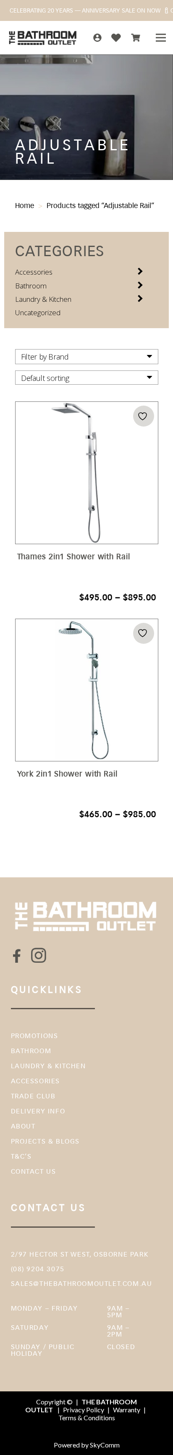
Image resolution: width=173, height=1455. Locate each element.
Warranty (126, 1410)
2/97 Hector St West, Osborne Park (80, 1254)
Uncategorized (37, 312)
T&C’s (21, 1156)
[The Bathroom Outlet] (43, 37)
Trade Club (33, 1096)
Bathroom (31, 285)
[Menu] (160, 37)
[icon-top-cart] (135, 37)
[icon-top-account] (97, 37)
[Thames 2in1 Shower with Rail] (86, 502)
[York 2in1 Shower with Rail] (86, 720)
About (23, 1126)
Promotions (34, 1036)
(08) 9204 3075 (38, 1269)
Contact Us (33, 1171)
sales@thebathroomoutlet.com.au (81, 1284)
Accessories (33, 272)
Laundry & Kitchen (43, 299)
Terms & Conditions (86, 1418)
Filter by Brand (45, 357)
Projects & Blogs (45, 1141)
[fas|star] (17, 956)
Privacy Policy (83, 1410)
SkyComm (104, 1445)
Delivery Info (38, 1111)
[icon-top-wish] (116, 37)
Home (24, 205)
